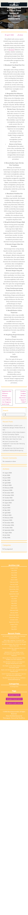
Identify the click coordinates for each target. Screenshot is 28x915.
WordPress (21, 718)
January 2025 (8, 520)
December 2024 (9, 522)
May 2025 (7, 510)
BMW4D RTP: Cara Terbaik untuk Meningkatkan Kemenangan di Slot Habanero (14, 654)
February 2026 (8, 487)
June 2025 (7, 507)
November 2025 (9, 495)
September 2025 (9, 500)
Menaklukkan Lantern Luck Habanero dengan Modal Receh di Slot (14, 428)
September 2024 (9, 530)
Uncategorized (14, 25)
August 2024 (8, 532)
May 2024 (7, 537)
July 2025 (7, 505)
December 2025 (9, 492)
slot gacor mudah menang (14, 703)
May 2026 (7, 480)
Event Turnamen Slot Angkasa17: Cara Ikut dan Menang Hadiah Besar (14, 444)
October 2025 (8, 497)
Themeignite (6, 718)
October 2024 (8, 527)
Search (5, 410)
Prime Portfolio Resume (13, 716)
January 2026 (8, 490)
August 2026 (8, 473)
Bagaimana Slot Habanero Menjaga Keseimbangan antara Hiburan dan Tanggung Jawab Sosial (6, 398)
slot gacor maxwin (14, 695)
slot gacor (11, 49)
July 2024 (7, 535)
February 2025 (8, 517)
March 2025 (7, 515)
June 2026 (7, 478)
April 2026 (7, 483)
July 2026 (7, 475)
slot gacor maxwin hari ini (14, 699)
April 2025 (7, 512)
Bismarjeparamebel (14, 22)
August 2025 (8, 502)
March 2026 (8, 485)
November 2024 (9, 525)
